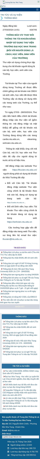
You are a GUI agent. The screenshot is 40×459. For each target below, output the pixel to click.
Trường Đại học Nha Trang (13, 2)
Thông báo (10, 18)
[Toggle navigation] (37, 9)
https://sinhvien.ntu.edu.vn (19, 222)
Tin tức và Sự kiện (11, 15)
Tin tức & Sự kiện (21, 366)
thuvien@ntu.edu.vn (12, 239)
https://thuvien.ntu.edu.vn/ (24, 170)
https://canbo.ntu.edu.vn (15, 202)
